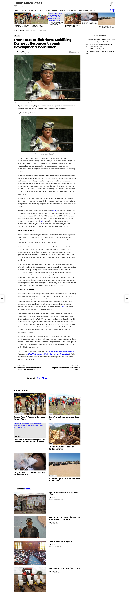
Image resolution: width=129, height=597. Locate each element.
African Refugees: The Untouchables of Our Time (106, 27)
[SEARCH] (110, 10)
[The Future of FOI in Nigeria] (30, 553)
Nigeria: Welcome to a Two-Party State (63, 493)
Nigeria (47, 10)
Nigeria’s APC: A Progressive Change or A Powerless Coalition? (64, 518)
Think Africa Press (28, 3)
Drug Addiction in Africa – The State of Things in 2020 (89, 22)
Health (62, 10)
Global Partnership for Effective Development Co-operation (48, 354)
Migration (52, 475)
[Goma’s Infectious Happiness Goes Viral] (39, 18)
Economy (55, 10)
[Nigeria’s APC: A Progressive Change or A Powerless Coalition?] (30, 527)
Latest (112, 5)
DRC (36, 10)
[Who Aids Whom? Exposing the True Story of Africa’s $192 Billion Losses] (56, 17)
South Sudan (83, 10)
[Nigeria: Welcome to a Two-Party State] (30, 503)
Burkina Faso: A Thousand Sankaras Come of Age (22, 26)
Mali (40, 10)
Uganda (92, 10)
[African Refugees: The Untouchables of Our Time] (106, 19)
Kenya (31, 10)
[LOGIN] (113, 10)
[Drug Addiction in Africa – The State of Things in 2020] (89, 17)
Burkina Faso (71, 10)
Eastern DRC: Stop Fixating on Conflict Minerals (72, 26)
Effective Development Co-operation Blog (61, 351)
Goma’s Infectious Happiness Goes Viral (37, 26)
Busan (62, 307)
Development (19, 436)
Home (17, 10)
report (54, 211)
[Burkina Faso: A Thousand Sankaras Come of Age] (22, 18)
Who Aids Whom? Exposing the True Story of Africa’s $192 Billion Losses (56, 23)
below (42, 221)
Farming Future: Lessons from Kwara (64, 568)
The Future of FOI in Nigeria (60, 541)
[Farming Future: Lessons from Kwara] (30, 579)
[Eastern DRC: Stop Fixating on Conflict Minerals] (72, 18)
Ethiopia (24, 10)
